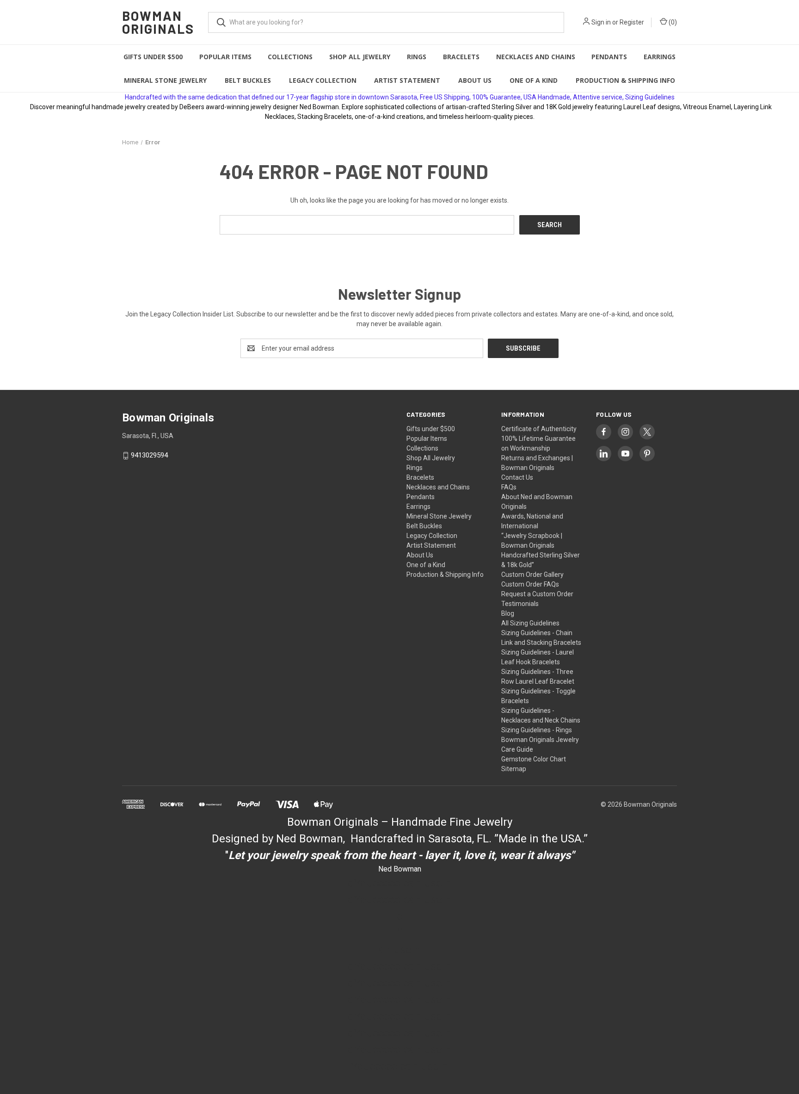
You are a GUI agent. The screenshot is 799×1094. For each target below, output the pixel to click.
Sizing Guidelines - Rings (536, 730)
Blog (507, 613)
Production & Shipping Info (625, 80)
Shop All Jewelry (359, 56)
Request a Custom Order (537, 594)
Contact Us (517, 477)
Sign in (601, 22)
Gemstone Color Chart (533, 759)
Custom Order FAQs (530, 584)
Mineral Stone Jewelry (165, 80)
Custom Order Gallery (532, 574)
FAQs (508, 487)
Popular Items (225, 56)
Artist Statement (407, 80)
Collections (290, 56)
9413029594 (149, 455)
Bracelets (461, 56)
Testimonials (520, 603)
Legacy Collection (322, 80)
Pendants (609, 56)
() (672, 22)
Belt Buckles (248, 80)
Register (632, 22)
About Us (475, 80)
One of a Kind (534, 80)
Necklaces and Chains (535, 56)
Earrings (660, 56)
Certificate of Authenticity (539, 429)
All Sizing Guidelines (530, 623)
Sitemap (513, 769)
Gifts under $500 (153, 56)
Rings (416, 56)
